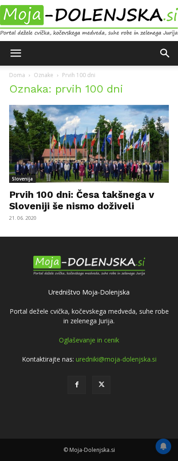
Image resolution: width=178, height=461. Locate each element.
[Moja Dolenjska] (89, 21)
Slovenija (22, 179)
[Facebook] (77, 385)
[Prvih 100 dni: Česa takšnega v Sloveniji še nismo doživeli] (89, 144)
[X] (101, 385)
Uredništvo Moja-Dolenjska (89, 292)
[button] (15, 53)
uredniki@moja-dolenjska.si (116, 359)
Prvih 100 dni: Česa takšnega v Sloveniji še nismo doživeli (81, 200)
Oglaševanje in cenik (89, 340)
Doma (17, 75)
